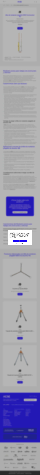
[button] (20, 243)
